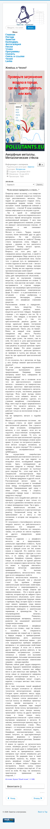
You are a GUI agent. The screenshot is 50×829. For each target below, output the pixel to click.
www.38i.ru (42, 792)
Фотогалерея (13, 44)
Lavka (8, 61)
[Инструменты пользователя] (41, 165)
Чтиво (9, 49)
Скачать (10, 54)
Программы (12, 51)
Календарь (11, 42)
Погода (9, 37)
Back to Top (42, 811)
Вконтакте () (14, 786)
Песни (9, 46)
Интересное (20, 169)
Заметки (10, 39)
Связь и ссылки (14, 56)
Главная (10, 34)
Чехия (9, 58)
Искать (31, 27)
